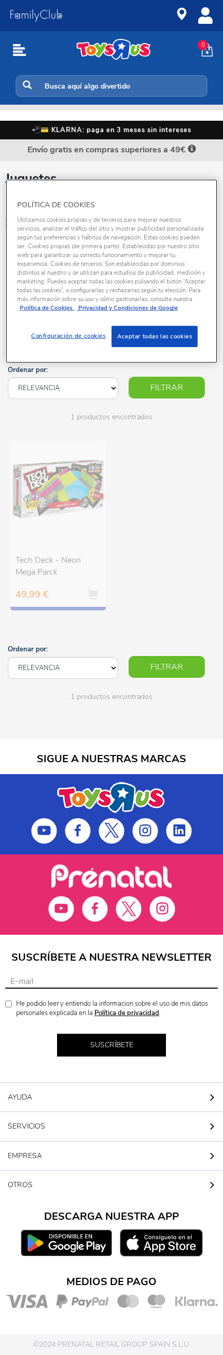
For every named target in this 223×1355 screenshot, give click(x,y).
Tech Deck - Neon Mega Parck (48, 566)
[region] (112, 271)
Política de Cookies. (47, 308)
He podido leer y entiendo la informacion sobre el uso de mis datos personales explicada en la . (112, 1008)
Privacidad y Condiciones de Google (127, 308)
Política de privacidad (126, 1013)
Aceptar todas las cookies (154, 336)
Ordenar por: (28, 370)
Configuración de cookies (68, 335)
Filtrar (166, 387)
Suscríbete (111, 1045)
